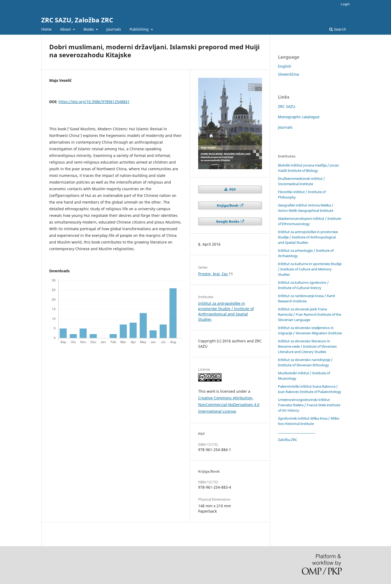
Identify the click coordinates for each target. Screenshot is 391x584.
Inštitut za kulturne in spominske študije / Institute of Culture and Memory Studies (310, 269)
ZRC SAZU (286, 106)
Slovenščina (288, 74)
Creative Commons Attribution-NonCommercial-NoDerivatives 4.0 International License (228, 404)
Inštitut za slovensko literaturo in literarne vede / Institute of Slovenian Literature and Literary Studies (307, 346)
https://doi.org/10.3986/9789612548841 (94, 101)
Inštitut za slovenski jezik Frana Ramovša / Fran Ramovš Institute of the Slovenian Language (309, 314)
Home (46, 29)
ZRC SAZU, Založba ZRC (77, 19)
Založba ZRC (287, 439)
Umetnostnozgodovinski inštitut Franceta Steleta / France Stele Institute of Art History (309, 405)
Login (345, 4)
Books (89, 29)
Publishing (140, 29)
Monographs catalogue (298, 116)
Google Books (228, 221)
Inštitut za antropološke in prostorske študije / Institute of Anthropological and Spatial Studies (226, 311)
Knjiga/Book (228, 205)
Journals (113, 29)
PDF (232, 189)
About (66, 29)
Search (339, 29)
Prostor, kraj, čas (213, 273)
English (284, 66)
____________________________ (296, 431)
